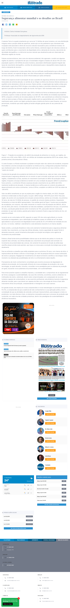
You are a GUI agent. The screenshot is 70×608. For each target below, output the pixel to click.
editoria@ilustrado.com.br (47, 580)
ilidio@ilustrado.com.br (47, 590)
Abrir (64, 481)
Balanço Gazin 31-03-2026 (41, 484)
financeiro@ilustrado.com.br (48, 601)
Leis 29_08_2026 (7, 516)
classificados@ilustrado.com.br (13, 590)
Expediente (35, 540)
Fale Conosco (21, 540)
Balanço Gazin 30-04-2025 (41, 496)
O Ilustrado (7, 540)
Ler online (51, 395)
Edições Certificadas (27, 7)
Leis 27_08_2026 (7, 524)
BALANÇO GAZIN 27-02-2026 (42, 488)
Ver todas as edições (52, 398)
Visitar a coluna (50, 414)
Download (29, 516)
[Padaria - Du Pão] (18, 318)
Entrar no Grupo (8, 604)
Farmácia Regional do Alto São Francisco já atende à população (15, 345)
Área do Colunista (63, 540)
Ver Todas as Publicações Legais (18, 528)
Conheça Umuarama (49, 540)
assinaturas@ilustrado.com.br (13, 580)
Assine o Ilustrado (45, 7)
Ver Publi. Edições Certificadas (51, 504)
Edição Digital (10, 7)
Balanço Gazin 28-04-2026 (41, 481)
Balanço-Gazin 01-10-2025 (41, 492)
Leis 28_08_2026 (7, 520)
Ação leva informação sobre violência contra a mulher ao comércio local (16, 351)
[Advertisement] (51, 315)
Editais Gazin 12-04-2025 (41, 500)
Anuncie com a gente (62, 7)
